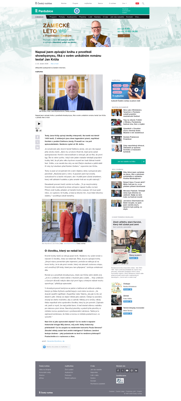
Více (137, 17)
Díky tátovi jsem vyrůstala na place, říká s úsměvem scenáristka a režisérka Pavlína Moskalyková (133, 175)
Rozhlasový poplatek (97, 384)
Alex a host (54, 64)
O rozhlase (112, 3)
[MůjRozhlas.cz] (39, 72)
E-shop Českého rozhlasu (122, 217)
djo (64, 341)
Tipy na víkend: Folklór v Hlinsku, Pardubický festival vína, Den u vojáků (134, 122)
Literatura (39, 17)
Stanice (100, 3)
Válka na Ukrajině (45, 369)
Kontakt (129, 17)
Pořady (62, 17)
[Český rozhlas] (43, 3)
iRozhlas (63, 3)
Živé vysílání (117, 92)
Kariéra (92, 378)
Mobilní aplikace (70, 378)
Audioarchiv (126, 11)
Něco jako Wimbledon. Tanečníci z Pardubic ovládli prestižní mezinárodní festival (132, 113)
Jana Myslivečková (57, 111)
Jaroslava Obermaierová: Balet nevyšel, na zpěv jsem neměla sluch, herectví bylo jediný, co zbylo (133, 205)
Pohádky (116, 89)
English (139, 391)
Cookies (111, 391)
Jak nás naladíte (117, 17)
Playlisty (82, 17)
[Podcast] (37, 130)
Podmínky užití (130, 391)
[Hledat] (143, 3)
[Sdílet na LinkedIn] (37, 147)
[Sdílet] (40, 130)
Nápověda (94, 372)
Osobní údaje (120, 391)
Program (75, 3)
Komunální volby (45, 372)
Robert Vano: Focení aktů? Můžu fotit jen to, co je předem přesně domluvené (134, 184)
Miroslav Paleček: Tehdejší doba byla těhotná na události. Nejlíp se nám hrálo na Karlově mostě (134, 194)
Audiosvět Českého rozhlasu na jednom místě (125, 101)
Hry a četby (116, 85)
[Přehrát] (39, 124)
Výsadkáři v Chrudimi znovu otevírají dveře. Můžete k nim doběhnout (133, 131)
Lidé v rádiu (94, 375)
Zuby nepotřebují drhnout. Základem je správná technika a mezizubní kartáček (134, 149)
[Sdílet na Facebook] (37, 137)
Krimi (124, 85)
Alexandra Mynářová (54, 341)
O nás (105, 17)
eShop (41, 378)
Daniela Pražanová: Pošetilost (131, 138)
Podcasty (68, 375)
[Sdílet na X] (37, 142)
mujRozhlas (88, 3)
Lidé (90, 17)
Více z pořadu (117, 169)
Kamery (124, 12)
